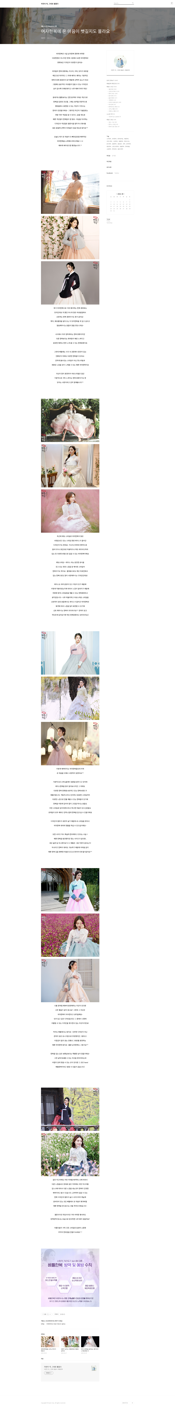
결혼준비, (120, 144)
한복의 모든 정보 (114, 126)
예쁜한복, (126, 139)
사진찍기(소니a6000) (115, 116)
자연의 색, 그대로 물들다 (49, 4)
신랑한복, (115, 141)
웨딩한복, (109, 146)
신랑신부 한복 (114, 91)
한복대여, (114, 149)
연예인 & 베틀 (114, 111)
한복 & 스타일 (113, 124)
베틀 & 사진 (112, 87)
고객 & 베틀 (113, 109)
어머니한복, (109, 141)
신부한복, (109, 139)
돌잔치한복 (113, 98)
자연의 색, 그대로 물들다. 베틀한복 (53, 1369)
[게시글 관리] (50, 1314)
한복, (124, 144)
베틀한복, (121, 141)
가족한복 (112, 100)
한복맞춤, (127, 146)
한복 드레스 (113, 93)
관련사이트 (125, 1403)
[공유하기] (48, 1314)
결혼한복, (114, 144)
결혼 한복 (112, 89)
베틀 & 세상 (111, 120)
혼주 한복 (112, 96)
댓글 (42, 1359)
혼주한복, (128, 144)
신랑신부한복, (115, 146)
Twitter (116, 173)
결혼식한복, (120, 149)
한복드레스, (127, 141)
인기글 (114, 156)
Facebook (110, 173)
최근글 (108, 156)
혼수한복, (109, 144)
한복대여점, (120, 139)
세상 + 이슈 (113, 122)
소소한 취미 (111, 114)
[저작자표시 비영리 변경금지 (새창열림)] (62, 1314)
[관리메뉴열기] (171, 3)
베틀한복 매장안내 (113, 83)
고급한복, (109, 149)
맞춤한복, (122, 146)
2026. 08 (120, 194)
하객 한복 (112, 104)
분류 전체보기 (112, 80)
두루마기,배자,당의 (115, 102)
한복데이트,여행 (114, 107)
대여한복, (114, 139)
